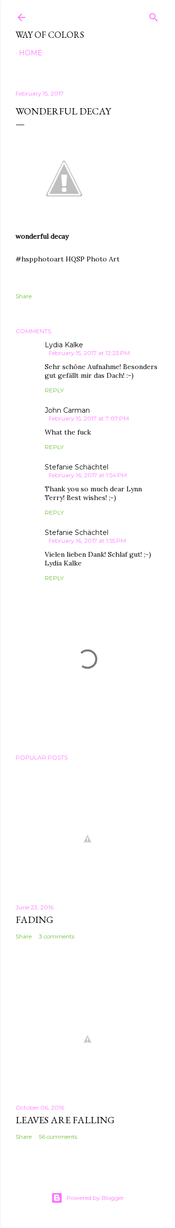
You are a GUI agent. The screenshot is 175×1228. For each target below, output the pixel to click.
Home (30, 52)
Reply (54, 390)
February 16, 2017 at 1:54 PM (88, 475)
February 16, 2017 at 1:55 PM (87, 540)
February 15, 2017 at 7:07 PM (89, 418)
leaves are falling (65, 1120)
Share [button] (24, 296)
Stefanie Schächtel (76, 467)
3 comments (56, 936)
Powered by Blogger (95, 1197)
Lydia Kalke (64, 344)
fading (34, 919)
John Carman (67, 410)
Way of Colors (50, 34)
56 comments (58, 1136)
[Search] (153, 15)
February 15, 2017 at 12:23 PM (89, 352)
